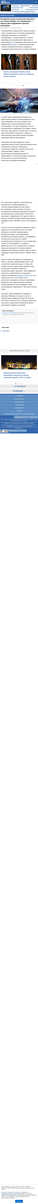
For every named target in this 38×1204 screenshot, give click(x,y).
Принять (19, 1201)
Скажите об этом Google (8, 312)
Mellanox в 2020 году (24, 275)
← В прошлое (19, 386)
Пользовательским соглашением (10, 1193)
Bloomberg (14, 44)
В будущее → (19, 391)
